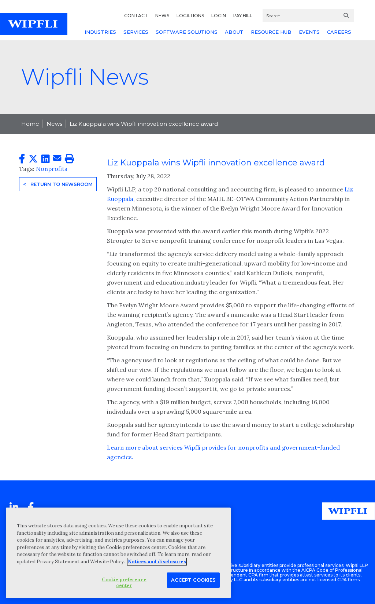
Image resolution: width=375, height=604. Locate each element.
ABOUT (234, 32)
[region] (118, 553)
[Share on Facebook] (22, 159)
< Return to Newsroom (58, 184)
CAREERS (339, 32)
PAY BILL (242, 15)
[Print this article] (69, 159)
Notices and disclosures (157, 562)
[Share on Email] (57, 158)
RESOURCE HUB (271, 32)
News (54, 123)
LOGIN (218, 15)
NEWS (162, 15)
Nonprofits (51, 168)
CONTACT (136, 15)
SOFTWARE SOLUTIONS (187, 32)
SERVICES (135, 32)
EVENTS (309, 32)
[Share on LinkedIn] (45, 159)
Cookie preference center (124, 582)
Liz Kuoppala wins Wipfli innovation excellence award (144, 123)
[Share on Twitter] (33, 159)
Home (30, 123)
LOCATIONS (190, 15)
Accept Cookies (193, 580)
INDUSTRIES (100, 32)
